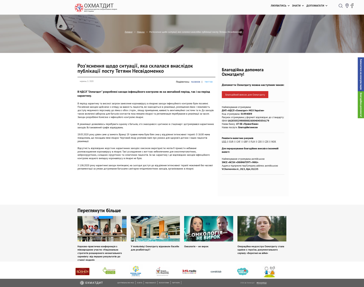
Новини (141, 31)
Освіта (139, 283)
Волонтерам (164, 283)
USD (224, 141)
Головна (128, 31)
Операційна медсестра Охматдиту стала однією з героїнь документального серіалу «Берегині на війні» (260, 250)
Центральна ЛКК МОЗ (125, 283)
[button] (361, 74)
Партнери (176, 283)
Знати (296, 5)
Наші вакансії (150, 283)
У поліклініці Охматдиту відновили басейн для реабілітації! (155, 248)
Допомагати (315, 5)
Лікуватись (278, 5)
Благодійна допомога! (361, 105)
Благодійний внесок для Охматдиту (245, 94)
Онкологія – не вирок (196, 246)
